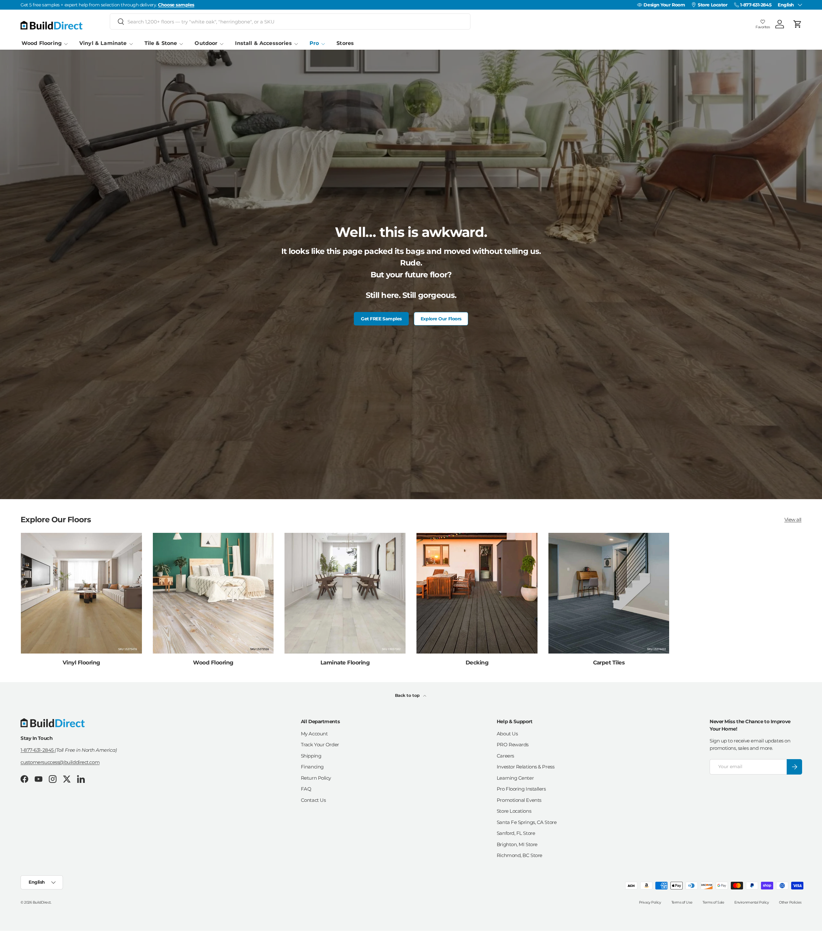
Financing (312, 767)
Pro (314, 43)
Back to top (408, 695)
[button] (798, 24)
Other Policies (790, 902)
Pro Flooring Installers (521, 789)
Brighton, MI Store (517, 844)
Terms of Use (682, 902)
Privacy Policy (650, 902)
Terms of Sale (713, 902)
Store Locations (514, 811)
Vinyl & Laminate (103, 43)
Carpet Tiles (609, 662)
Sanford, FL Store (516, 833)
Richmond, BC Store (519, 855)
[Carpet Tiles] (608, 593)
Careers (505, 756)
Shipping (311, 756)
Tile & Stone (160, 43)
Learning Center (515, 778)
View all (792, 519)
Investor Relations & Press (525, 767)
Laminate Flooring (345, 662)
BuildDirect (42, 902)
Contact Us (313, 800)
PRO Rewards (513, 744)
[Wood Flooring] (213, 593)
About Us (507, 734)
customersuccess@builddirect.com (60, 762)
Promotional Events (519, 800)
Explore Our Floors (441, 318)
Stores (345, 43)
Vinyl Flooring (81, 662)
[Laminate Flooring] (345, 593)
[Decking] (477, 593)
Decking (477, 662)
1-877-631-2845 (38, 750)
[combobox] (290, 21)
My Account (314, 734)
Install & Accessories (263, 43)
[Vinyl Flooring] (81, 593)
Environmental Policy (751, 902)
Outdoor (206, 43)
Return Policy (316, 778)
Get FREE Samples (381, 318)
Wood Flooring (42, 43)
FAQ (306, 789)
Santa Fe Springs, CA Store (526, 822)
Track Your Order (320, 744)
